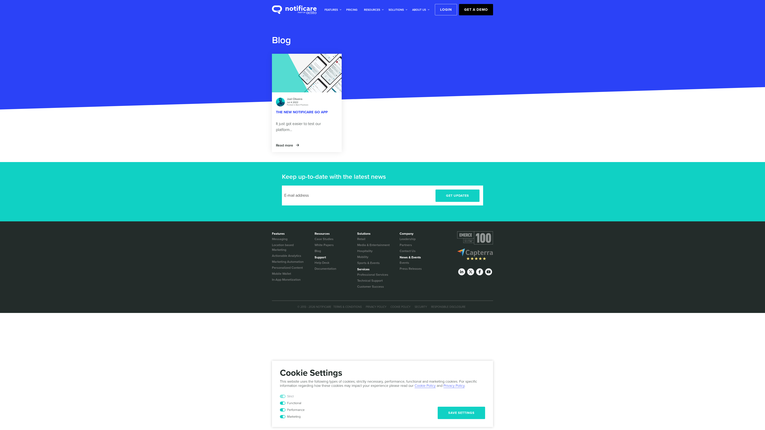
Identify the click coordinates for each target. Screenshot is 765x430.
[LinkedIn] (461, 271)
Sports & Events (368, 263)
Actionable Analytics (286, 256)
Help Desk (322, 263)
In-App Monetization (286, 280)
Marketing (294, 417)
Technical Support (370, 281)
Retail (361, 239)
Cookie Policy (400, 307)
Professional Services (372, 275)
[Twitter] (470, 271)
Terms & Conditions (347, 307)
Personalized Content (287, 268)
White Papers (324, 245)
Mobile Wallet (281, 274)
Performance (296, 410)
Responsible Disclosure (448, 307)
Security (421, 307)
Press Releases (411, 269)
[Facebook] (479, 271)
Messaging (279, 239)
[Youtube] (488, 271)
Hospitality (365, 251)
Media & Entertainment (373, 245)
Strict (290, 396)
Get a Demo (476, 9)
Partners (406, 245)
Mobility (362, 257)
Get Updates (457, 196)
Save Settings (461, 413)
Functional (294, 403)
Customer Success (370, 287)
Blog (318, 251)
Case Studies (324, 239)
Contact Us (408, 251)
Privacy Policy (376, 307)
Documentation (325, 269)
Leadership (408, 239)
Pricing (351, 10)
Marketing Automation (288, 262)
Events (404, 263)
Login (446, 9)
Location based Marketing (283, 247)
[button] (332, 10)
